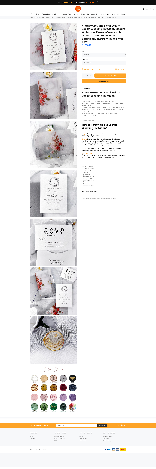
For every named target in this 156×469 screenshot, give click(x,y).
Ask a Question (121, 69)
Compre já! (104, 82)
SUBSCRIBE (102, 425)
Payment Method (59, 436)
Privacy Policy (107, 441)
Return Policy (82, 441)
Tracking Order (83, 438)
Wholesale (106, 438)
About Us (32, 436)
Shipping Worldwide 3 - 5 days (92, 69)
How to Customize (59, 438)
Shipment (81, 436)
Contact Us (33, 438)
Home (31, 17)
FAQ (55, 441)
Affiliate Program (108, 436)
